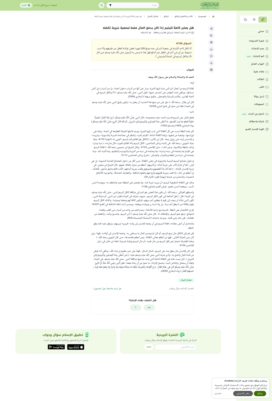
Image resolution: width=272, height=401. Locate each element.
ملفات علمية (258, 72)
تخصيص (218, 393)
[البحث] (102, 5)
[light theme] (254, 20)
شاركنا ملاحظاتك (256, 122)
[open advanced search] (110, 5)
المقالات (260, 80)
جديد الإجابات (257, 49)
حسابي (261, 31)
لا (135, 307)
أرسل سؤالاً (259, 97)
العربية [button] (24, 5)
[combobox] (134, 5)
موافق (260, 393)
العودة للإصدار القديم (254, 129)
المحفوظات (259, 104)
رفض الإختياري (243, 393)
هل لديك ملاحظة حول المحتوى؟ (107, 289)
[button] (211, 29)
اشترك (148, 347)
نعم (149, 307)
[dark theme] (245, 20)
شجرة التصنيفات (256, 41)
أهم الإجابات (255, 56)
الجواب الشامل (257, 64)
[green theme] (262, 20)
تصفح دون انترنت (253, 114)
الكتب (261, 87)
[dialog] (240, 388)
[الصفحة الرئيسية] (213, 17)
